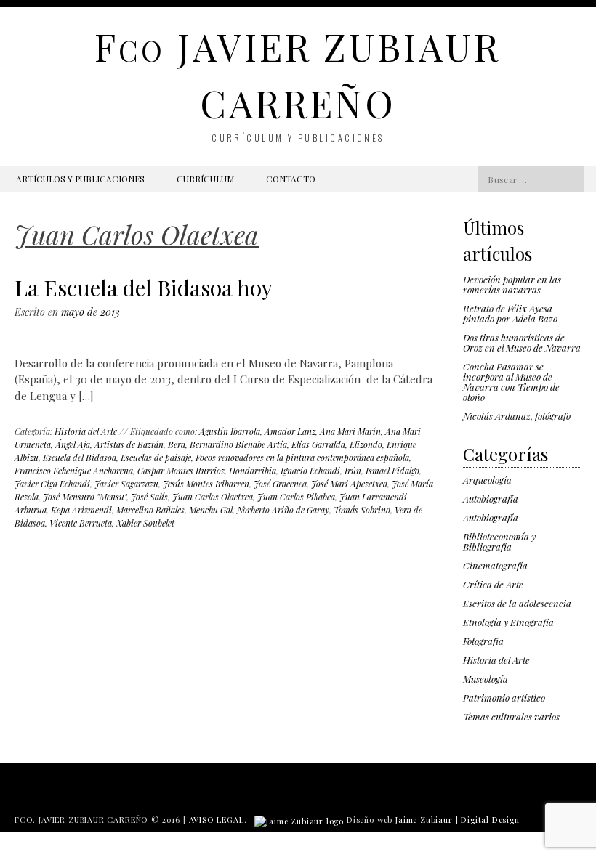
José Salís (149, 497)
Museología (485, 679)
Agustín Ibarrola (229, 431)
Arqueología (487, 480)
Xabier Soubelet (145, 523)
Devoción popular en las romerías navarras (512, 284)
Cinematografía (495, 565)
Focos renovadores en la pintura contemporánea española (302, 457)
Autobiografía (490, 498)
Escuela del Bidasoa (79, 457)
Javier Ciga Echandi (52, 484)
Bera (176, 444)
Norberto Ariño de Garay (283, 510)
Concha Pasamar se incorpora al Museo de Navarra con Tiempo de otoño (511, 381)
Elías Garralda (318, 444)
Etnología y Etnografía (508, 622)
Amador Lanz (290, 431)
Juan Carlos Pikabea (296, 497)
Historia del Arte (86, 431)
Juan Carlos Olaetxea (212, 497)
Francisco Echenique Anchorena (74, 470)
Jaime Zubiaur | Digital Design (457, 819)
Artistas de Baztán (129, 444)
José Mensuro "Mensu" (84, 497)
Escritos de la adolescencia (517, 603)
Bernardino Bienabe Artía (238, 444)
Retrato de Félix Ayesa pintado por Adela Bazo (510, 313)
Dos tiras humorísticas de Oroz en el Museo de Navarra (522, 342)
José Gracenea (280, 484)
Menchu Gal (211, 510)
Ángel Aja (72, 444)
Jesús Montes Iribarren (206, 484)
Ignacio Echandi (310, 470)
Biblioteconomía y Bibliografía (499, 541)
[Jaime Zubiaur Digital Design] (299, 819)
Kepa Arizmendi (81, 510)
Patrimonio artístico (504, 697)
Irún (353, 470)
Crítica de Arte (493, 584)
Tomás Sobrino (362, 510)
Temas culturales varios (511, 716)
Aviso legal (216, 819)
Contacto (290, 178)
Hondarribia (252, 470)
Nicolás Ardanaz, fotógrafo (517, 416)
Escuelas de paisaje (156, 457)
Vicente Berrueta (80, 523)
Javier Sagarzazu (126, 484)
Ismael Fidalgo (392, 470)
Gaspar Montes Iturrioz (181, 470)
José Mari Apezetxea (349, 484)
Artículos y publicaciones (80, 178)
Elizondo (366, 444)
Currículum (205, 178)
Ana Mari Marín (350, 431)
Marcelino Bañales (150, 510)
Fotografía (483, 641)
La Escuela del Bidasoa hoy (144, 287)
